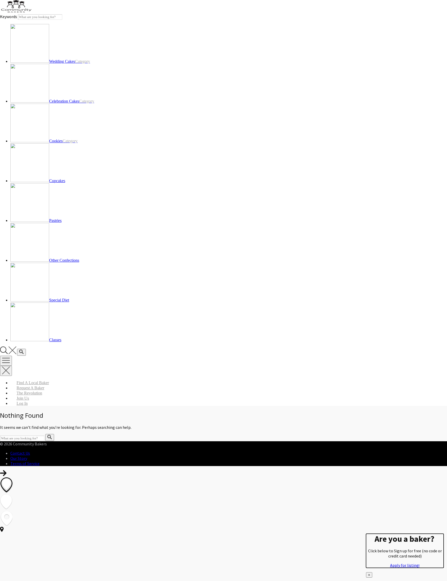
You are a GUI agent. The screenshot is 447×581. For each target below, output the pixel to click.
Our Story (18, 458)
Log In (22, 403)
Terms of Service (25, 463)
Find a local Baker (33, 383)
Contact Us (20, 453)
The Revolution (29, 393)
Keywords (8, 16)
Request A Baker (30, 388)
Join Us (23, 398)
